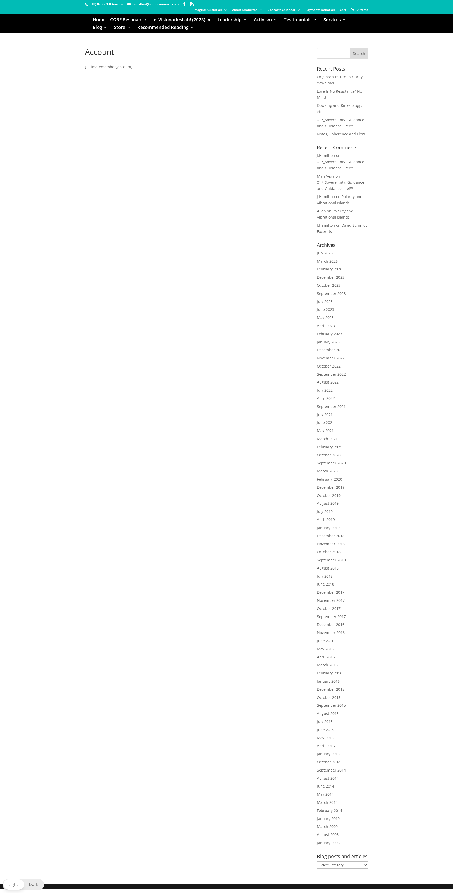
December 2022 (330, 349)
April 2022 (326, 398)
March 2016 (327, 664)
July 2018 (325, 576)
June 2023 (325, 309)
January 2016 (328, 681)
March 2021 (327, 438)
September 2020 (331, 462)
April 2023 (326, 325)
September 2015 (331, 705)
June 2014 (325, 786)
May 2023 (325, 317)
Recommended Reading (162, 27)
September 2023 (331, 293)
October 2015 (329, 697)
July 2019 (325, 511)
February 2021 (329, 446)
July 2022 (325, 390)
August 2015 (328, 713)
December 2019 (330, 487)
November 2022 (331, 357)
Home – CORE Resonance (119, 20)
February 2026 (329, 269)
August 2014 (328, 778)
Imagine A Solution (207, 10)
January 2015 (328, 753)
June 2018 (325, 584)
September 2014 (331, 770)
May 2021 (325, 430)
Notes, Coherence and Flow (341, 133)
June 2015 (325, 729)
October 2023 (329, 285)
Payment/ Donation (320, 10)
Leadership (230, 20)
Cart (343, 10)
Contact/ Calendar (281, 10)
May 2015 (325, 737)
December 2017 (330, 592)
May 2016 (325, 648)
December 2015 (330, 689)
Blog (97, 27)
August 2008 (328, 834)
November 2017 (331, 600)
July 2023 (325, 301)
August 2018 (328, 568)
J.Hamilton (326, 155)
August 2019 (328, 503)
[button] (23, 884)
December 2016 (330, 624)
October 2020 (329, 455)
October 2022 (329, 366)
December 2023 (330, 277)
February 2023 (329, 333)
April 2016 (326, 657)
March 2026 (327, 261)
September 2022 (331, 374)
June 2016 (325, 640)
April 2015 (326, 745)
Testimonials (297, 20)
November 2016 (331, 632)
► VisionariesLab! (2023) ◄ (182, 20)
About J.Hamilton (245, 10)
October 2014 (329, 761)
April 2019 (326, 519)
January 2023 (328, 341)
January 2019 (328, 527)
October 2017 (329, 608)
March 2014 (327, 802)
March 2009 (327, 826)
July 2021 (325, 414)
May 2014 (325, 794)
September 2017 (331, 616)
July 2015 (325, 721)
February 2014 (329, 810)
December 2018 (330, 535)
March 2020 (327, 471)
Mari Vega (326, 176)
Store (119, 27)
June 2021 (325, 422)
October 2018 (329, 551)
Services (332, 20)
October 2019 (329, 495)
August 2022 (328, 382)
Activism (263, 20)
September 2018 (331, 559)
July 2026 (325, 253)
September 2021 (331, 406)
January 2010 (328, 818)
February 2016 (329, 673)
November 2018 (331, 543)
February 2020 (329, 479)
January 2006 (328, 842)
